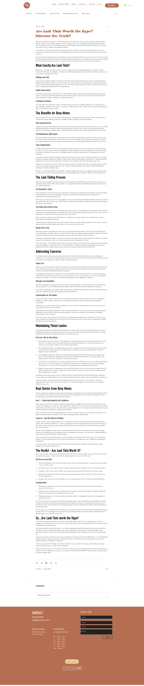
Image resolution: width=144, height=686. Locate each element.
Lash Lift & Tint (54, 13)
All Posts (29, 13)
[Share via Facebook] (37, 563)
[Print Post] (56, 563)
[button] (115, 13)
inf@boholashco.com (40, 620)
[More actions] (107, 26)
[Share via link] (51, 563)
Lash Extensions (40, 13)
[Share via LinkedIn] (46, 563)
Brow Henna (86, 13)
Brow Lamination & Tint (70, 13)
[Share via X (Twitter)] (41, 563)
